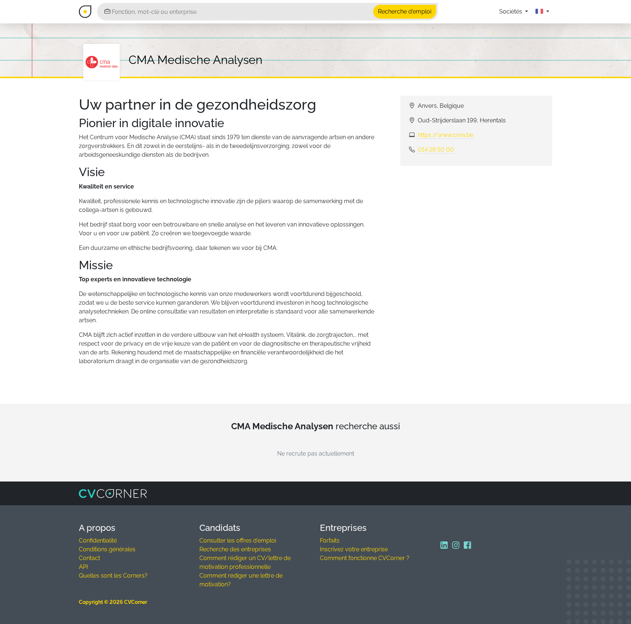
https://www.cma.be (445, 135)
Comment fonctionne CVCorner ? (364, 558)
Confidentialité (98, 540)
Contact (89, 558)
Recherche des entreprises (235, 549)
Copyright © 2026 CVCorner (113, 602)
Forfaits (330, 540)
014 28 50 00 (436, 149)
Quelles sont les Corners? (113, 575)
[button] (542, 11)
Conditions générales (107, 549)
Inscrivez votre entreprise (354, 549)
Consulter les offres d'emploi (237, 540)
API (83, 566)
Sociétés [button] (511, 11)
